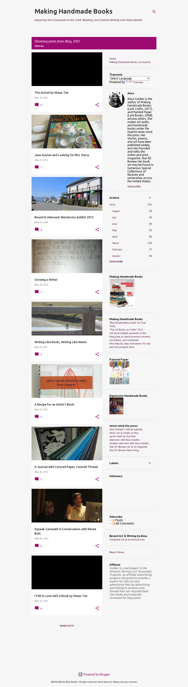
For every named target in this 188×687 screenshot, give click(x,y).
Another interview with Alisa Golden (129, 443)
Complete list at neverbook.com (127, 539)
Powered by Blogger (96, 674)
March (115, 243)
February (117, 249)
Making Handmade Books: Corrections (130, 62)
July (114, 217)
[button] (97, 105)
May (114, 230)
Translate (138, 82)
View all (39, 46)
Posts (119, 520)
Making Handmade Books (74, 11)
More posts (67, 626)
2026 (112, 204)
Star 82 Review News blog (124, 450)
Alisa (130, 93)
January (116, 255)
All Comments (124, 523)
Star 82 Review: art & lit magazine (128, 446)
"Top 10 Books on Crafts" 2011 (126, 329)
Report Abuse (116, 552)
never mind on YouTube (122, 436)
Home (112, 58)
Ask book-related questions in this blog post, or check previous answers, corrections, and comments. (130, 336)
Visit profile (134, 186)
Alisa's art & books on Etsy (124, 432)
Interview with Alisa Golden (124, 439)
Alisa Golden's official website (125, 429)
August (116, 211)
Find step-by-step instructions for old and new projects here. (129, 345)
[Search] (154, 11)
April (115, 236)
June (114, 223)
